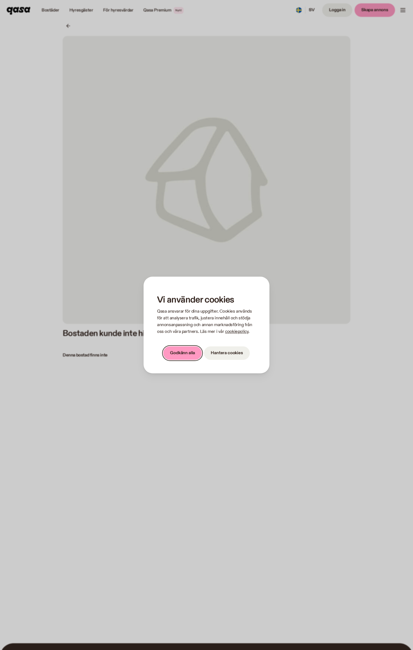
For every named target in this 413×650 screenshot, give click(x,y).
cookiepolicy (236, 332)
